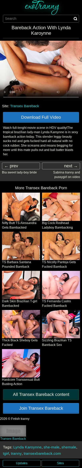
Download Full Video (41, 117)
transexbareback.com (42, 453)
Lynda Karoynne (27, 447)
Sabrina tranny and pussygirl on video (66, 174)
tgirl (6, 453)
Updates (21, 463)
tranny (16, 453)
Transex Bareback (24, 106)
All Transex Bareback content (41, 394)
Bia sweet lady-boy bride (19, 172)
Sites (60, 463)
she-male (52, 447)
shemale (69, 447)
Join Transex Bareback (41, 408)
